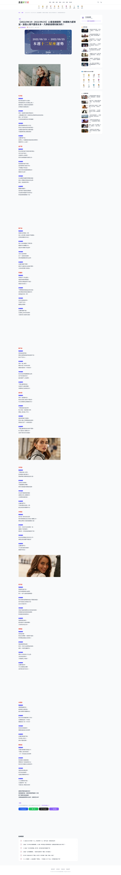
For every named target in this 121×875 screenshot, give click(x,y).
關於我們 (53, 869)
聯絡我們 (68, 869)
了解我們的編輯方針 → (45, 805)
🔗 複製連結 (54, 809)
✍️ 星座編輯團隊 (22, 27)
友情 (63, 2)
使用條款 (58, 869)
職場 (60, 2)
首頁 (19, 12)
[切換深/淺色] (101, 2)
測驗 (67, 2)
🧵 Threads (43, 809)
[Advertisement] (48, 211)
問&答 (70, 2)
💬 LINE (33, 809)
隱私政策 (63, 869)
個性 (57, 2)
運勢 (53, 2)
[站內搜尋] (98, 2)
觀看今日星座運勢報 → (91, 21)
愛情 (50, 2)
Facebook (23, 809)
